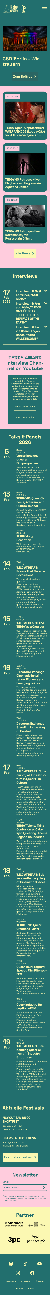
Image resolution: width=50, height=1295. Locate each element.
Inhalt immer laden (25, 417)
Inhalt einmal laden (25, 406)
